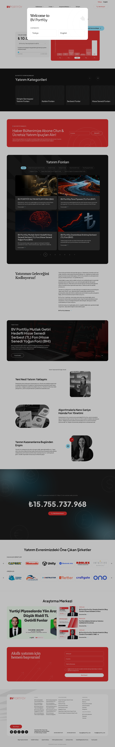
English (63, 33)
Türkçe (35, 33)
